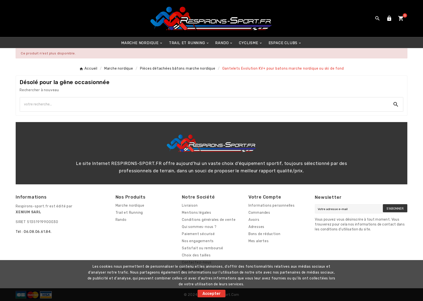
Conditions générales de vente (208, 220)
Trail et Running (129, 213)
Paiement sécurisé (198, 234)
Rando (121, 220)
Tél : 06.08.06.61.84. (34, 232)
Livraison (190, 205)
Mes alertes (258, 241)
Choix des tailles (196, 255)
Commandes (259, 213)
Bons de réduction (264, 234)
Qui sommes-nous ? (199, 227)
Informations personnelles (271, 205)
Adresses (256, 227)
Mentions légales (196, 213)
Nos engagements (198, 241)
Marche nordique (130, 205)
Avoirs (253, 220)
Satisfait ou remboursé (202, 248)
